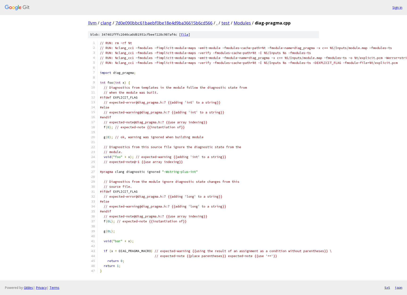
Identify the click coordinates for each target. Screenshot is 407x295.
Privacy (41, 287)
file (184, 35)
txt (387, 287)
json (398, 287)
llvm (92, 23)
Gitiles (28, 287)
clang (106, 23)
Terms (54, 287)
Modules (242, 23)
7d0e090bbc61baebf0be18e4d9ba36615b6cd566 (163, 23)
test (225, 23)
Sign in (397, 7)
